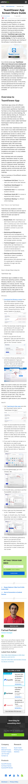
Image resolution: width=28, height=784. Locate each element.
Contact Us (4, 755)
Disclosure (4, 782)
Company (5, 744)
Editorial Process (6, 749)
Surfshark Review (6, 766)
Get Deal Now (18, 684)
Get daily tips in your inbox (12, 561)
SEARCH (14, 734)
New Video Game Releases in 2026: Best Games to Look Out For (13, 656)
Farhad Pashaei (7, 16)
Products (4, 760)
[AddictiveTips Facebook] (6, 775)
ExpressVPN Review (7, 767)
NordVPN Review (6, 764)
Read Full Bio (14, 626)
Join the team (5, 753)
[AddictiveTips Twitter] (10, 775)
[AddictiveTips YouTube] (14, 775)
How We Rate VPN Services (13, 711)
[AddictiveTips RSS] (18, 775)
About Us (4, 748)
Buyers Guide (18, 748)
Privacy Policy (14, 782)
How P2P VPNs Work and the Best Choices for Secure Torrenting (13, 660)
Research (17, 744)
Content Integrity (6, 751)
